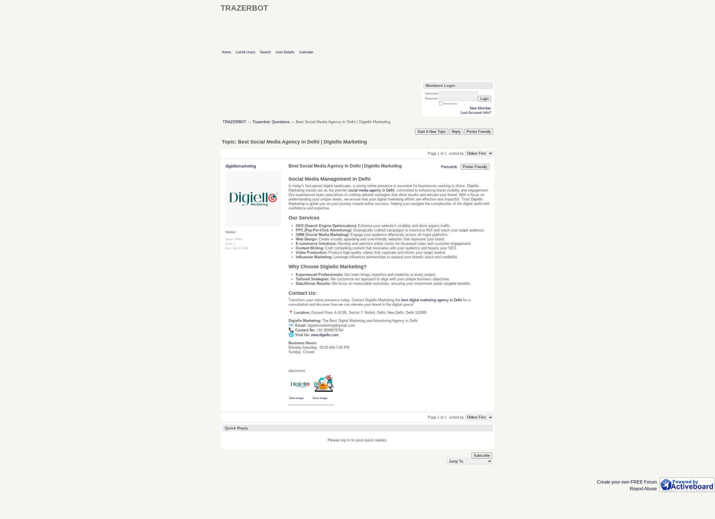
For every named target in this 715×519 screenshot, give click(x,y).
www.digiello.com (325, 335)
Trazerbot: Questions (271, 122)
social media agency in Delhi (371, 190)
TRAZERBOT (234, 122)
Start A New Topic (431, 132)
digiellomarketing (240, 166)
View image (296, 398)
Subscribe (482, 455)
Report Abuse (643, 488)
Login (484, 99)
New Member (480, 108)
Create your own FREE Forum (627, 482)
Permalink (449, 167)
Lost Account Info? (476, 113)
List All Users (245, 52)
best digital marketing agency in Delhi (431, 300)
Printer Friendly (478, 132)
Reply (456, 132)
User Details (285, 52)
